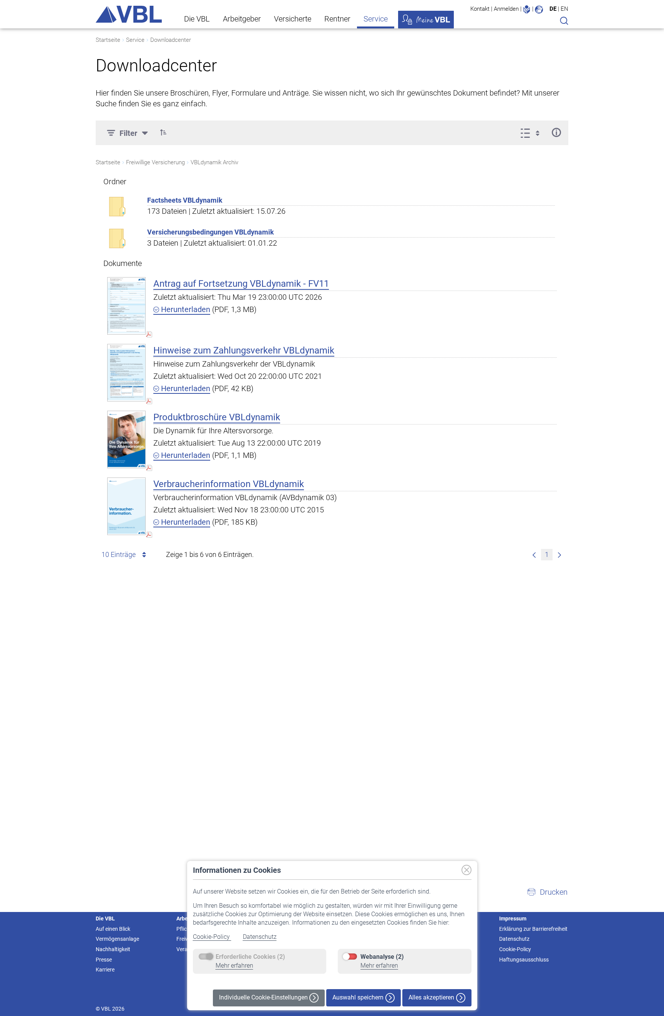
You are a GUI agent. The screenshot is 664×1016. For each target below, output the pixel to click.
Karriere (105, 969)
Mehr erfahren (234, 965)
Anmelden (506, 8)
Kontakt (480, 8)
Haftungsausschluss (524, 960)
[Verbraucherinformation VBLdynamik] (126, 506)
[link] (534, 554)
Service (376, 18)
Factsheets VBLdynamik (184, 200)
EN (564, 8)
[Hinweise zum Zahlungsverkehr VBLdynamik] (126, 372)
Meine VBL (426, 19)
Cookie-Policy (212, 936)
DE (552, 8)
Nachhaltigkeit (113, 949)
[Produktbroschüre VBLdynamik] (126, 439)
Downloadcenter (170, 39)
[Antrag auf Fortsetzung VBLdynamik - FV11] (126, 306)
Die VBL (197, 18)
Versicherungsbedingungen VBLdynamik (210, 232)
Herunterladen (184, 309)
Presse (104, 960)
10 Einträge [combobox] (118, 554)
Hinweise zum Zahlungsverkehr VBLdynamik (243, 350)
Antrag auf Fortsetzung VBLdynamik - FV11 (241, 283)
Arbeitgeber (242, 18)
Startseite (108, 39)
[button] (163, 132)
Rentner (337, 18)
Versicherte (292, 18)
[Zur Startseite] (129, 14)
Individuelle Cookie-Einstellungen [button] (264, 997)
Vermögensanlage (117, 939)
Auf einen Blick (113, 929)
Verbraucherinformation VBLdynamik (228, 484)
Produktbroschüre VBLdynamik (216, 417)
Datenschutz (260, 936)
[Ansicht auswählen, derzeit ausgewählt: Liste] (532, 132)
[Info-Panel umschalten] (556, 132)
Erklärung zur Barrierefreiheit (533, 929)
